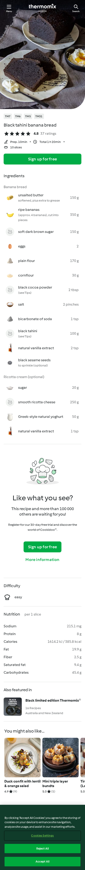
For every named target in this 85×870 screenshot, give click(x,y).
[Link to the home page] (42, 8)
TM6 (18, 116)
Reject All (42, 848)
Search (76, 11)
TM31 (39, 116)
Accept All (42, 861)
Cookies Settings (42, 835)
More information (42, 559)
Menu (9, 11)
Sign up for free (42, 159)
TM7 (8, 116)
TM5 (28, 116)
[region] (42, 837)
